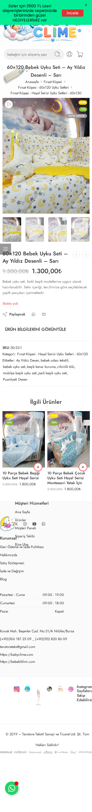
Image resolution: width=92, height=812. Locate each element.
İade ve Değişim (12, 570)
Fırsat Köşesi (53, 81)
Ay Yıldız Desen (27, 360)
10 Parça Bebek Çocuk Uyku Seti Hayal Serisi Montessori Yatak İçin (66, 478)
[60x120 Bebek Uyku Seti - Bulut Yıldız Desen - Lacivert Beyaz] (86, 254)
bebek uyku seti (14, 366)
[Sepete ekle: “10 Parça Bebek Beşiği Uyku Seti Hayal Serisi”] (38, 467)
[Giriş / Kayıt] (69, 54)
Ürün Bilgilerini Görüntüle (35, 329)
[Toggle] (11, 788)
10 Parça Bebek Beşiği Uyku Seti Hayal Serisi (21, 476)
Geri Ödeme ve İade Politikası (22, 546)
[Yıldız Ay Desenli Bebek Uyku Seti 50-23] (46, 155)
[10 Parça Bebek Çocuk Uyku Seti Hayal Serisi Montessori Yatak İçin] (68, 439)
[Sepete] (80, 54)
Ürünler (20, 519)
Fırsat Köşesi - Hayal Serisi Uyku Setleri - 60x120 (46, 92)
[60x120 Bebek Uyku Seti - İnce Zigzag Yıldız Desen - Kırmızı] (76, 254)
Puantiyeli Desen (15, 379)
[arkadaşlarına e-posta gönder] (44, 314)
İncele (73, 13)
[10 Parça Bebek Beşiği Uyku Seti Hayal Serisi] (23, 439)
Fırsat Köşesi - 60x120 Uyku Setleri (43, 87)
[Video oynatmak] (9, 104)
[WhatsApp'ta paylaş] (33, 314)
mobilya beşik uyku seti (20, 372)
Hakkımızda (8, 554)
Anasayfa (32, 81)
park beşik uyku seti (52, 372)
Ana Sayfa (22, 511)
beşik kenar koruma (41, 366)
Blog (3, 579)
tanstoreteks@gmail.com (17, 646)
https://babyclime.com (16, 654)
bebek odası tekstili (54, 360)
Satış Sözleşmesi (12, 562)
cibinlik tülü (65, 366)
